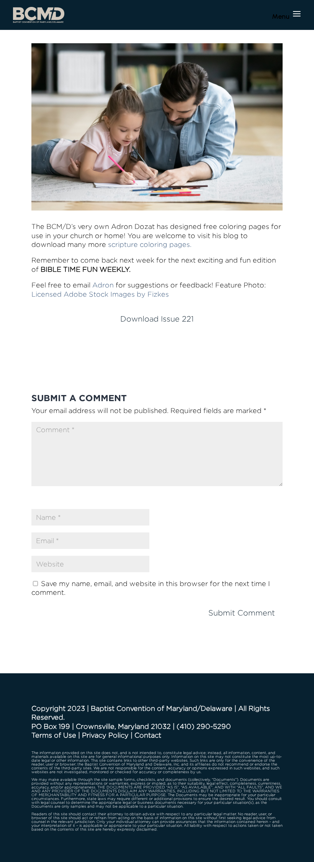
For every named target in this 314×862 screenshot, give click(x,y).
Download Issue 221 (157, 319)
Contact (147, 735)
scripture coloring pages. (149, 244)
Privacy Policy (105, 735)
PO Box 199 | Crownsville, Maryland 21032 (101, 726)
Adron (103, 285)
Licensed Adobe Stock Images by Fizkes (100, 294)
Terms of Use (53, 735)
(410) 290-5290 (204, 726)
